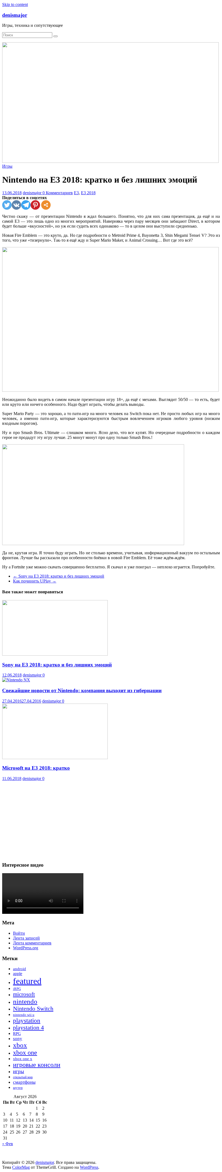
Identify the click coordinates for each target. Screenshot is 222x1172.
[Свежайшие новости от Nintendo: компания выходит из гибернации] (16, 680)
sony (17, 1038)
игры (18, 1071)
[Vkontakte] (16, 205)
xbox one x (22, 1059)
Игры (7, 166)
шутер (18, 1088)
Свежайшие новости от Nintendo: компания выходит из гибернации (82, 690)
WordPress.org (25, 948)
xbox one (25, 1052)
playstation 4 (28, 1027)
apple (17, 973)
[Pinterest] (35, 205)
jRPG (17, 989)
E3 (76, 192)
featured (27, 981)
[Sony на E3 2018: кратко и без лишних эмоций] (55, 654)
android (19, 969)
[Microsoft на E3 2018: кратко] (55, 757)
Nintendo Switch (33, 1008)
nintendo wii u (23, 1015)
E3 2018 (88, 192)
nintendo (25, 1001)
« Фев (7, 1143)
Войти (19, 933)
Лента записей (26, 938)
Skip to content (15, 4)
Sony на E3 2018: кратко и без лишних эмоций (58, 576)
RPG (17, 1033)
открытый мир (23, 1077)
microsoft (24, 994)
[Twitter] (7, 205)
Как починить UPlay (34, 581)
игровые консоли (36, 1064)
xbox (20, 1045)
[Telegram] (26, 205)
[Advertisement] (111, 819)
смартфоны (24, 1082)
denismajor (14, 15)
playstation (26, 1020)
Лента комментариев (32, 943)
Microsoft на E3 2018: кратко (36, 768)
